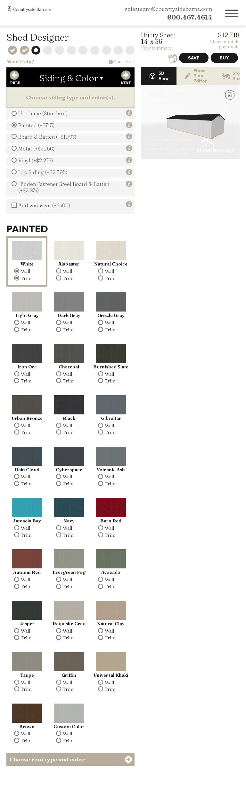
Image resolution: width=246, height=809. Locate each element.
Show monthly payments (225, 44)
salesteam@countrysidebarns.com (168, 8)
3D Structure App (215, 146)
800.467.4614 (189, 17)
